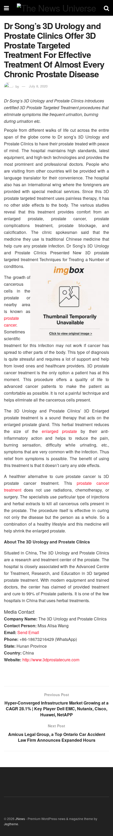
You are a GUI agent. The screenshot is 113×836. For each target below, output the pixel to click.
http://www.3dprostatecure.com (50, 660)
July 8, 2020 (38, 86)
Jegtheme (11, 824)
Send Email (28, 632)
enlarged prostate (59, 431)
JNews (20, 818)
